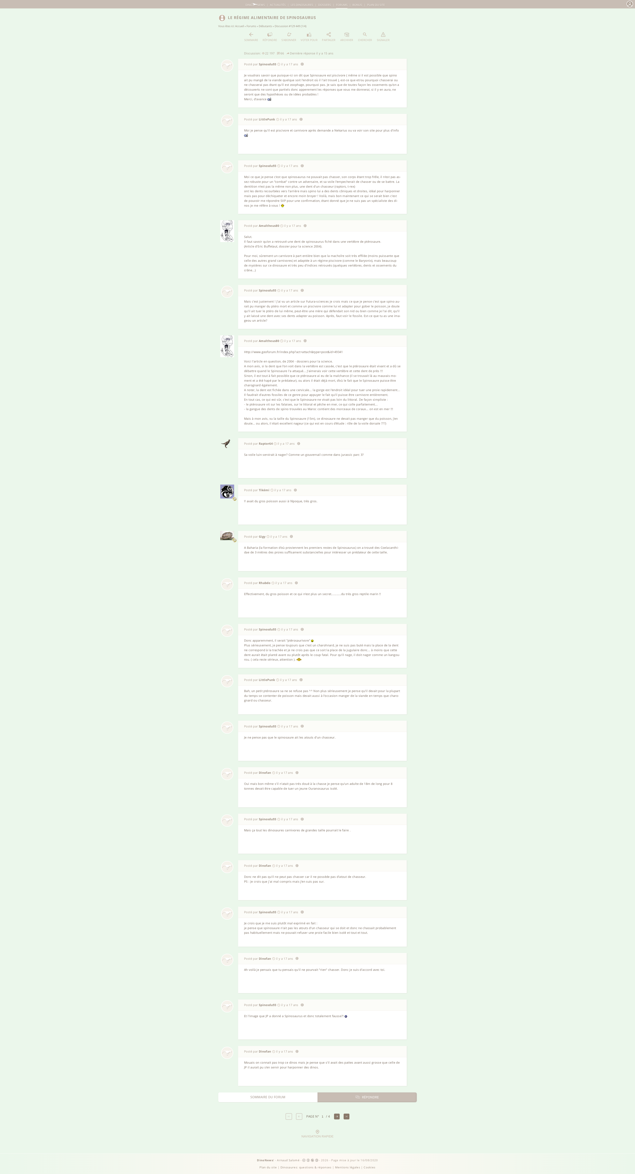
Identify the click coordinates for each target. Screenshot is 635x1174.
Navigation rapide (317, 1136)
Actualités (278, 5)
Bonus (357, 5)
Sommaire (251, 40)
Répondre (270, 40)
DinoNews (255, 5)
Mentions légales (347, 1167)
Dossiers (324, 5)
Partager (328, 40)
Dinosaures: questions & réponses (306, 1167)
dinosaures (302, 5)
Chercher (365, 40)
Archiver (346, 40)
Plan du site (376, 5)
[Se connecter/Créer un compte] (630, 6)
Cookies (369, 1167)
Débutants (265, 26)
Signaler (383, 40)
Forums (251, 26)
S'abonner (288, 40)
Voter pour (309, 40)
